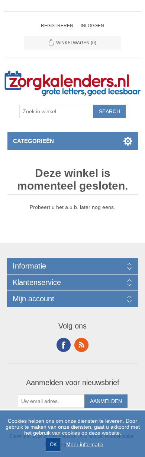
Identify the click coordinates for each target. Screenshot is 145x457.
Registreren (57, 25)
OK (53, 444)
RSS (81, 345)
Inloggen (92, 25)
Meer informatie (84, 444)
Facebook (64, 345)
